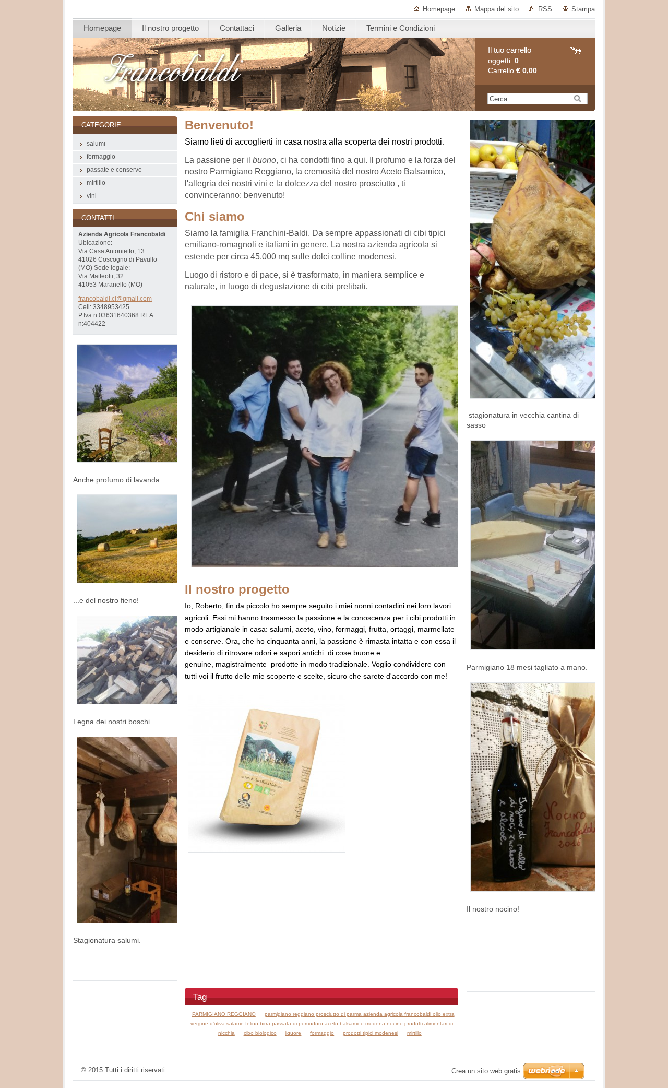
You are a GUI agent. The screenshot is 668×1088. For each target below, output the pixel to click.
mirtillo (414, 1033)
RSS (545, 9)
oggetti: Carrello (512, 60)
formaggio (322, 1033)
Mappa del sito (496, 9)
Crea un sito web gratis (486, 1071)
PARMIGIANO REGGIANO (224, 1014)
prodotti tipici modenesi (370, 1033)
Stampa (583, 9)
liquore (293, 1033)
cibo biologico (260, 1033)
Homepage (439, 9)
